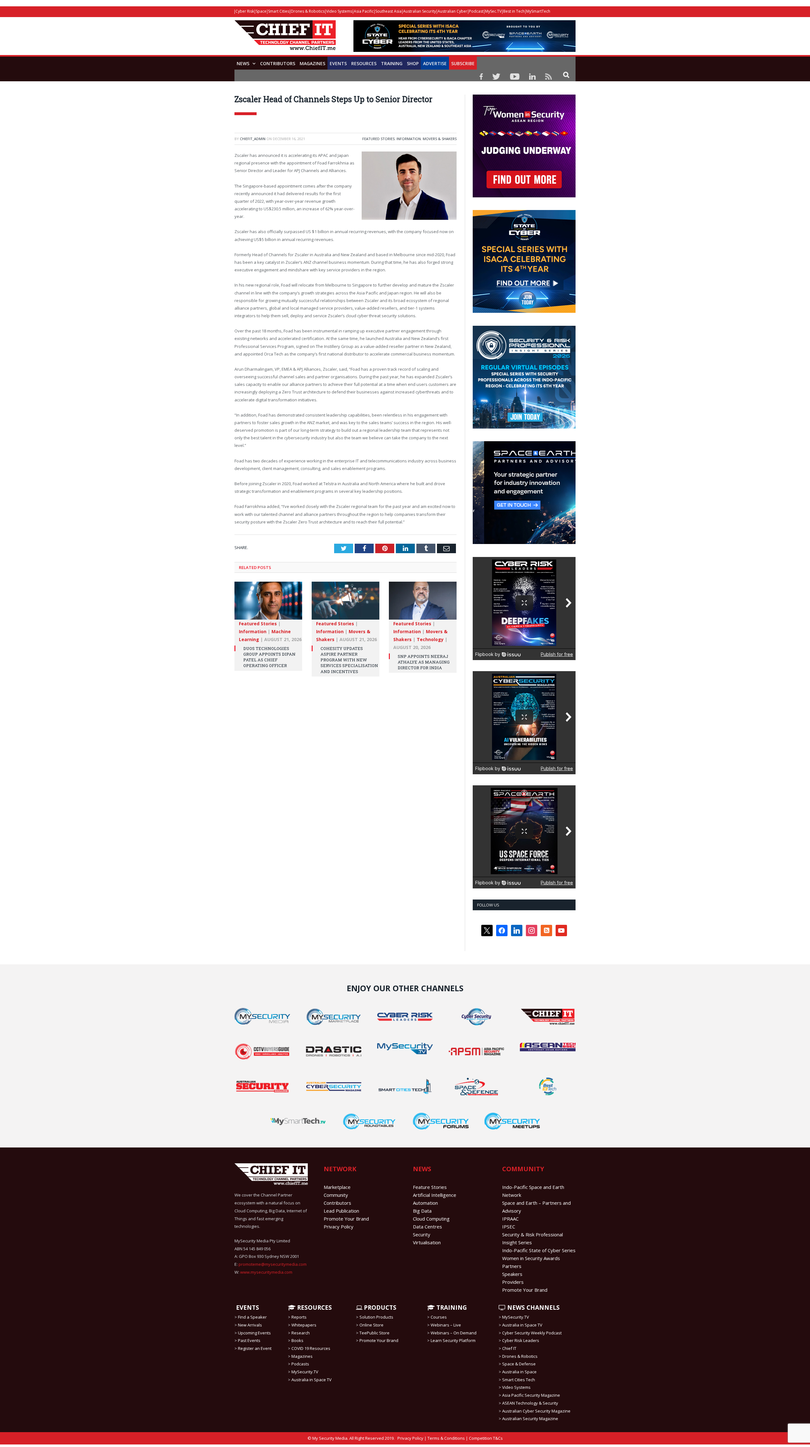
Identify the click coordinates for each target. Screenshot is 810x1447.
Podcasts (300, 1364)
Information (408, 138)
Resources (364, 63)
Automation (425, 1203)
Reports (299, 1317)
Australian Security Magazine (530, 1418)
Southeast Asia (388, 11)
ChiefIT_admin (252, 138)
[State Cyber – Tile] (524, 311)
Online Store (371, 1325)
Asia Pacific (364, 11)
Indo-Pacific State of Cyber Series (539, 1250)
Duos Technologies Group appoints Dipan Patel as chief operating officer (269, 657)
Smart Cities (278, 11)
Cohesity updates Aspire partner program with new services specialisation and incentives (349, 660)
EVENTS (246, 1307)
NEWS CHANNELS (533, 1307)
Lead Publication (341, 1211)
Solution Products (376, 1317)
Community (336, 1195)
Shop (413, 63)
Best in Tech (514, 11)
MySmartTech (538, 11)
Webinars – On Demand (454, 1333)
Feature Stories (430, 1187)
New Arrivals (250, 1325)
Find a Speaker (252, 1317)
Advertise (435, 63)
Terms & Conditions (446, 1438)
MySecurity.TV (304, 1372)
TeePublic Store (374, 1333)
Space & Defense (519, 1364)
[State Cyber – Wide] (464, 50)
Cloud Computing (431, 1218)
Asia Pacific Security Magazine (531, 1395)
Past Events (249, 1340)
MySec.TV (493, 11)
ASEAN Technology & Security (530, 1403)
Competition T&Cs (486, 1438)
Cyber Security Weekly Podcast (532, 1333)
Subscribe (463, 63)
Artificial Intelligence (434, 1195)
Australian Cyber (452, 11)
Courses (439, 1317)
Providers (513, 1282)
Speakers (512, 1274)
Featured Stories (378, 138)
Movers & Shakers (440, 138)
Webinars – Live (446, 1325)
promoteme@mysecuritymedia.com (273, 1264)
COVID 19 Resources (310, 1348)
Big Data (422, 1211)
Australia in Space (519, 1372)
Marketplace (337, 1187)
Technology (430, 639)
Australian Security (419, 11)
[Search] (566, 74)
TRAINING (391, 63)
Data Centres (427, 1226)
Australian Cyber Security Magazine (536, 1410)
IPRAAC (510, 1218)
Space (261, 11)
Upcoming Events (254, 1333)
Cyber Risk (244, 11)
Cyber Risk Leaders (520, 1340)
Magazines (312, 63)
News (243, 63)
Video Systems (339, 11)
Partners (511, 1266)
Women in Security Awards (531, 1258)
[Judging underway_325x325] (524, 196)
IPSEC (508, 1226)
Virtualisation (427, 1242)
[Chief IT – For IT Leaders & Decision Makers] (285, 38)
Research (300, 1333)
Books (297, 1340)
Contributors (277, 63)
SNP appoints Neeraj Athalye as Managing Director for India (424, 662)
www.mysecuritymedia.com (266, 1272)
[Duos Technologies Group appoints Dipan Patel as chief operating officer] (268, 604)
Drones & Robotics (308, 11)
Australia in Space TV (311, 1379)
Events (338, 63)
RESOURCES (314, 1307)
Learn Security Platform (453, 1340)
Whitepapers (303, 1325)
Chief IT (509, 1348)
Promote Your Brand (346, 1218)
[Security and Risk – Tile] (524, 427)
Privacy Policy (338, 1226)
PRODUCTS (379, 1307)
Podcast (476, 11)
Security (421, 1234)
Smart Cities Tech (518, 1379)
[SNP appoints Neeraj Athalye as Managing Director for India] (423, 604)
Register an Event (254, 1348)
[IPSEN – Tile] (524, 542)
